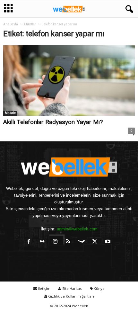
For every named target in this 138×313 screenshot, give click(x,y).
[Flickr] (43, 242)
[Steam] (83, 242)
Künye (99, 288)
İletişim (43, 288)
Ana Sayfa (10, 24)
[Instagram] (56, 242)
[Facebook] (30, 242)
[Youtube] (109, 242)
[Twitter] (96, 242)
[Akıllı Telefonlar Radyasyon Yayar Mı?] (69, 80)
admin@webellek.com (77, 229)
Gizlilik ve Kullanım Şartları (70, 296)
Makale (10, 113)
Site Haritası (71, 288)
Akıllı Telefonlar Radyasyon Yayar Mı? (53, 122)
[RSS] (69, 242)
